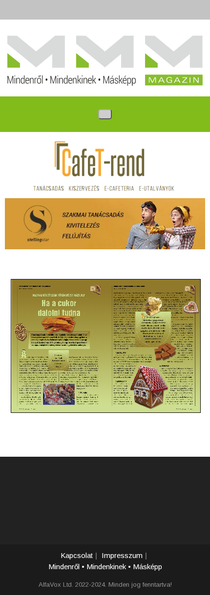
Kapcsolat (77, 555)
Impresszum (122, 555)
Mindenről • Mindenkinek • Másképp (105, 566)
